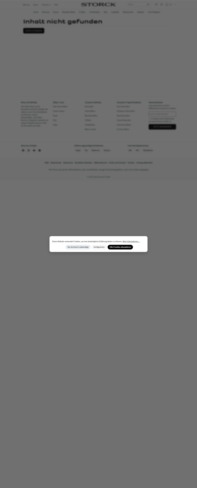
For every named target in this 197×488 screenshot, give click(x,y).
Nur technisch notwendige (78, 247)
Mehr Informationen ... (131, 241)
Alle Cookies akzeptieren (120, 247)
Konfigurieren (99, 247)
